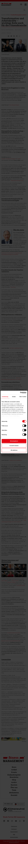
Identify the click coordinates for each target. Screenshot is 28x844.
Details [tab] (14, 396)
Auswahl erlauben (14, 445)
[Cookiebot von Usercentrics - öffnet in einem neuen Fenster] (20, 393)
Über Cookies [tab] (22, 396)
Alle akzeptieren (14, 441)
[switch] (24, 426)
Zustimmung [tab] (5, 396)
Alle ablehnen (14, 450)
